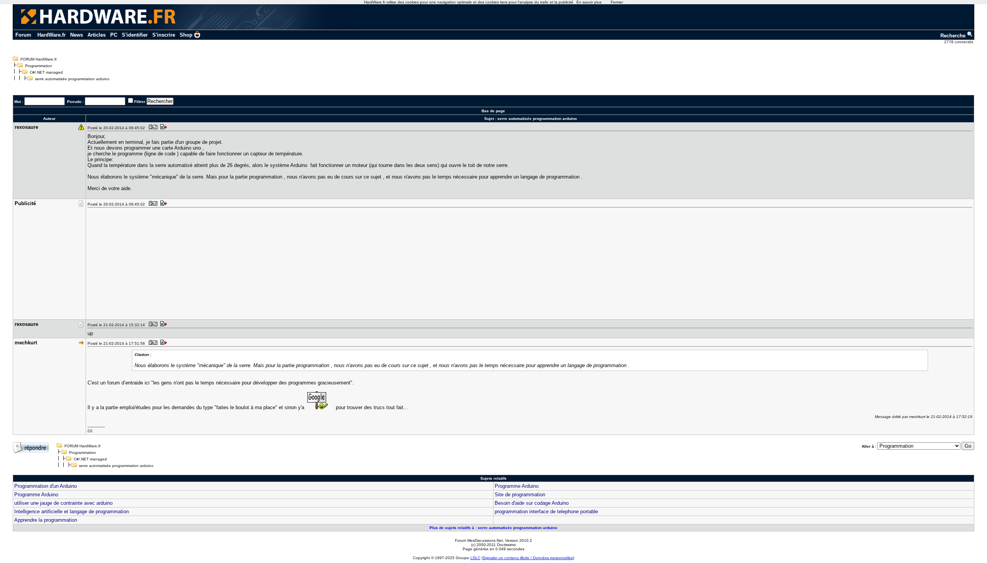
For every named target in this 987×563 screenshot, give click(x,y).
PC (113, 35)
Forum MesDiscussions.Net (479, 540)
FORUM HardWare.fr (38, 59)
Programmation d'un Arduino (45, 486)
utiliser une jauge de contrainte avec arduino (63, 503)
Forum (23, 35)
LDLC (475, 558)
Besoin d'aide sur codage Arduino (532, 503)
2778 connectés (959, 42)
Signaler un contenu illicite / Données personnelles (528, 558)
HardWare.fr (51, 35)
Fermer (617, 2)
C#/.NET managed (46, 72)
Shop (186, 35)
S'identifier (135, 35)
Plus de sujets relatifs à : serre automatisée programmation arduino (493, 528)
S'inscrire (163, 35)
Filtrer (139, 101)
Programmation (38, 66)
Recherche (953, 36)
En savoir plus (588, 2)
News (76, 35)
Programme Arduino (517, 486)
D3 (90, 431)
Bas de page (493, 111)
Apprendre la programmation (45, 520)
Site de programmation (520, 494)
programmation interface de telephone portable (546, 511)
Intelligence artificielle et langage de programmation (71, 511)
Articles (97, 35)
